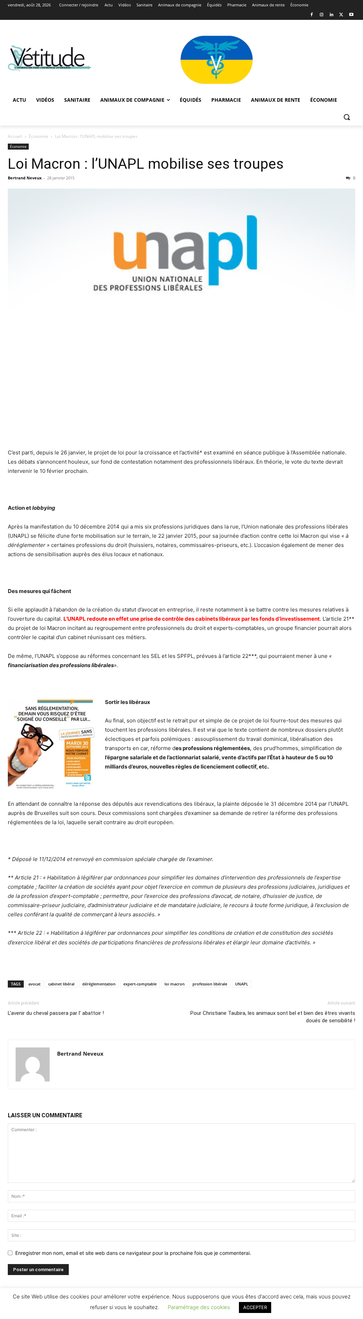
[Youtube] (351, 15)
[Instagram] (322, 15)
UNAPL (241, 984)
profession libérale (209, 984)
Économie (38, 136)
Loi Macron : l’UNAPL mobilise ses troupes (146, 163)
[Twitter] (341, 15)
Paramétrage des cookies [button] (199, 1307)
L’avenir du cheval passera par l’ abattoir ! (56, 1013)
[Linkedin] (332, 15)
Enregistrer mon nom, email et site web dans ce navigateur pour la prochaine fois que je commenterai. (133, 1253)
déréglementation (99, 984)
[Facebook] (312, 15)
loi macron (174, 984)
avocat (34, 984)
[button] (346, 116)
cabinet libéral (61, 984)
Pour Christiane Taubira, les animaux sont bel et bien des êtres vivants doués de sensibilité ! (272, 1017)
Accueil (15, 136)
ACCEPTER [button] (255, 1307)
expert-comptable (140, 984)
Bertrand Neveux (24, 177)
